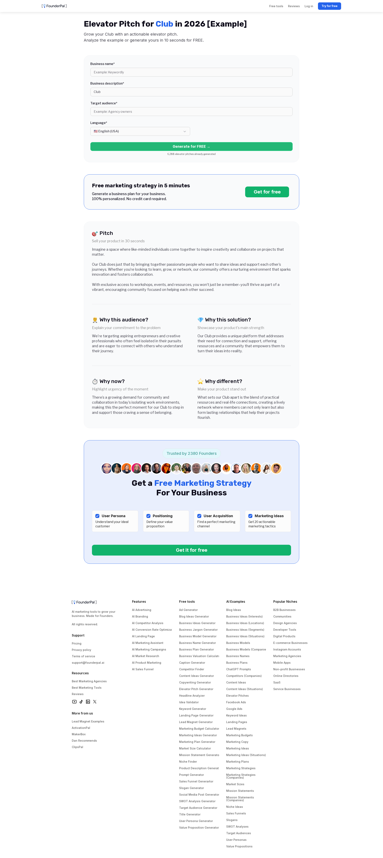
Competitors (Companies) (244, 675)
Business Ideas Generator (197, 623)
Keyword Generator (192, 708)
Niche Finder (188, 761)
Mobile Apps (282, 662)
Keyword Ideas (236, 715)
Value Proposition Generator (199, 827)
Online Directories (285, 675)
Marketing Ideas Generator (198, 735)
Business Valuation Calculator (200, 656)
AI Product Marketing (146, 662)
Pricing (76, 643)
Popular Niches (285, 602)
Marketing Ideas (237, 748)
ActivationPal (81, 727)
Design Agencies (285, 623)
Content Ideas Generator (196, 675)
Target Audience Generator (198, 807)
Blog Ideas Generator (194, 616)
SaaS (276, 682)
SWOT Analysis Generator (197, 801)
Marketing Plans (237, 761)
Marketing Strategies (241, 768)
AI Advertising (141, 610)
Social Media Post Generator (199, 794)
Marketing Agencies (287, 656)
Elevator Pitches (237, 695)
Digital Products (284, 636)
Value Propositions (239, 846)
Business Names (238, 656)
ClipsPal (77, 747)
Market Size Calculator (195, 748)
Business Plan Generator (196, 649)
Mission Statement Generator (199, 755)
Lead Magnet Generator (196, 722)
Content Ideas (236, 682)
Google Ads (234, 708)
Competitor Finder (191, 669)
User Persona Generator (196, 821)
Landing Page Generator (196, 715)
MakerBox (79, 734)
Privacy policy (81, 649)
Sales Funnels (236, 813)
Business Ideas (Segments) (245, 629)
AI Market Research (145, 656)
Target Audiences (238, 833)
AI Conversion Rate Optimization (154, 629)
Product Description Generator (200, 768)
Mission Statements (240, 790)
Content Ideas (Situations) (244, 689)
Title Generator (189, 814)
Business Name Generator (197, 642)
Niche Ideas (234, 806)
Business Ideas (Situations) (245, 636)
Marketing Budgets (239, 735)
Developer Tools (284, 629)
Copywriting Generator (195, 682)
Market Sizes (235, 784)
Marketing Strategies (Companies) (241, 776)
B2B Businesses (284, 610)
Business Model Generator (197, 636)
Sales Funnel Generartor (196, 781)
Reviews (78, 694)
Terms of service (83, 656)
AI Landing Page (143, 636)
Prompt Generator (191, 774)
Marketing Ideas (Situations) (246, 755)
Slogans (232, 820)
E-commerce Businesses (290, 642)
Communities (282, 616)
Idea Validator (189, 702)
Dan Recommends (84, 740)
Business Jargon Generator (198, 629)
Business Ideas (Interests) (244, 616)
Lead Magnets (236, 728)
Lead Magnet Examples (88, 721)
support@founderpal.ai (88, 662)
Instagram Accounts (287, 649)
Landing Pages (236, 722)
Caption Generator (192, 662)
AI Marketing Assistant (147, 642)
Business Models (238, 642)
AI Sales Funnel (143, 669)
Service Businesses (287, 689)
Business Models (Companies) (247, 649)
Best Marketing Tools (87, 687)
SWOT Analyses (237, 826)
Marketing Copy (237, 741)
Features (139, 602)
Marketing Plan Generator (197, 741)
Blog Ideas (233, 610)
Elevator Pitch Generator (196, 689)
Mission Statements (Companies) (240, 799)
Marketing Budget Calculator (199, 728)
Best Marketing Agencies (89, 681)
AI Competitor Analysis (147, 623)
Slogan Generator (191, 788)
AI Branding (140, 616)
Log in (309, 6)
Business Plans (237, 662)
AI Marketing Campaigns (149, 649)
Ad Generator (188, 610)
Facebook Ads (236, 702)
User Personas (236, 839)
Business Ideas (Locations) (245, 623)
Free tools (187, 602)
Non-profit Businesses (289, 669)
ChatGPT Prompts (238, 669)
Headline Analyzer (192, 695)
